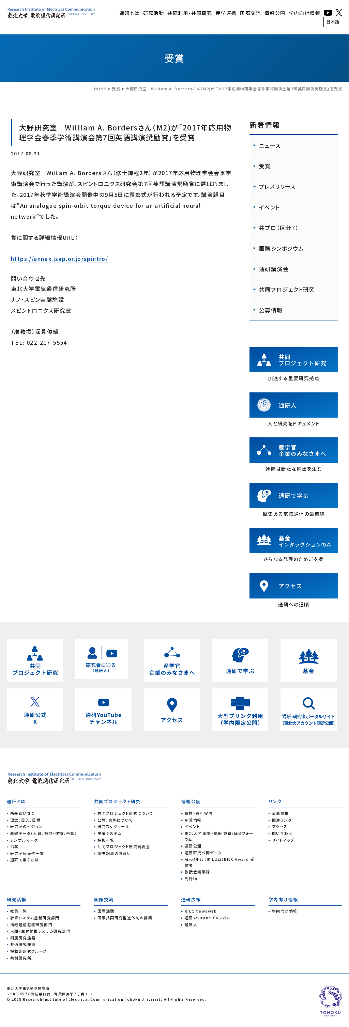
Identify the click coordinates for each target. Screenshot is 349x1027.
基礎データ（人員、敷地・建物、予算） (43, 833)
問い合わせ (282, 833)
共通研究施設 (22, 944)
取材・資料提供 (199, 813)
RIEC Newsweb (201, 911)
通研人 (191, 924)
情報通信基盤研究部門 (31, 924)
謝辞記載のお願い (114, 853)
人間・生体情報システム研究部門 (40, 931)
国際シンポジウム (281, 248)
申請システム (109, 833)
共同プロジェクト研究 (287, 289)
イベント (269, 207)
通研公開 (193, 846)
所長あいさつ (22, 813)
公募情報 (271, 310)
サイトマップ (283, 840)
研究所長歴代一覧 (27, 853)
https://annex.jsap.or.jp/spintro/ (59, 258)
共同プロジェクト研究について (125, 813)
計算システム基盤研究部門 (35, 917)
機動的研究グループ (28, 951)
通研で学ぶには (24, 859)
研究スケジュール (113, 826)
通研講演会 (274, 269)
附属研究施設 (22, 937)
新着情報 (193, 820)
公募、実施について (115, 820)
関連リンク (282, 820)
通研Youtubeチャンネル (208, 917)
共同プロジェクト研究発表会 (123, 846)
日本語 (332, 21)
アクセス (280, 826)
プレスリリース (277, 186)
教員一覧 (18, 911)
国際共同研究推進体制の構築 (124, 917)
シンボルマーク (24, 840)
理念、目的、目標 (25, 820)
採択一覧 (106, 840)
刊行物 (191, 878)
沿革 (14, 846)
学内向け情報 (304, 13)
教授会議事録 (197, 871)
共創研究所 (20, 958)
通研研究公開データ (203, 852)
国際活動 (106, 911)
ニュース (270, 145)
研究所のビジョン (26, 826)
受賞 (175, 58)
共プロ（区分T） (279, 227)
